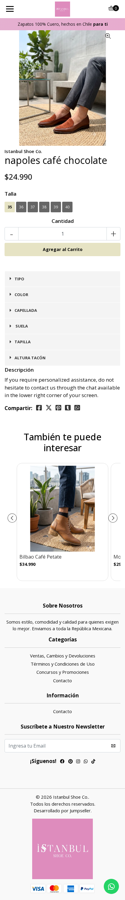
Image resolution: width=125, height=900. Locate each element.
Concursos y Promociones (62, 672)
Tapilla (23, 341)
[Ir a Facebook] (62, 762)
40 (67, 207)
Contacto (62, 680)
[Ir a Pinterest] (70, 762)
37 (33, 207)
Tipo (19, 279)
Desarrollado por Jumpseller (62, 810)
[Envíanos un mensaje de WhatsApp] (111, 886)
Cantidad (63, 220)
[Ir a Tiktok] (93, 762)
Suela (21, 326)
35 (10, 207)
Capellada (26, 310)
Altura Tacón (30, 357)
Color (21, 294)
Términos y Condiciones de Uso (63, 664)
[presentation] (12, 518)
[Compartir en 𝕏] (49, 408)
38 (44, 207)
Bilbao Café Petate (40, 557)
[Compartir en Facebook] (39, 408)
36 (21, 207)
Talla (10, 193)
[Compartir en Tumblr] (68, 408)
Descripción (19, 369)
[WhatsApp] (86, 762)
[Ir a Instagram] (78, 762)
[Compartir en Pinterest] (58, 408)
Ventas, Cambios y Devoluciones (62, 656)
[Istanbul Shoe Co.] (62, 9)
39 (56, 207)
